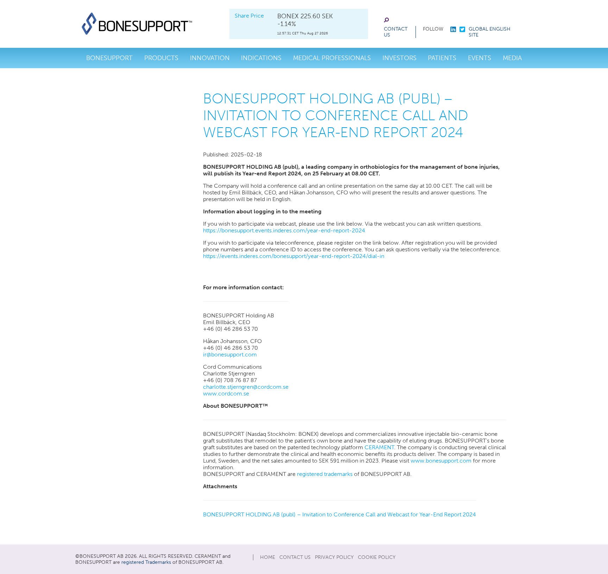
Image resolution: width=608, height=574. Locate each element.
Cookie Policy (376, 557)
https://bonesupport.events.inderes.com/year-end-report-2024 (284, 230)
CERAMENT (379, 447)
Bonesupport (109, 58)
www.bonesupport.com (441, 460)
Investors (399, 58)
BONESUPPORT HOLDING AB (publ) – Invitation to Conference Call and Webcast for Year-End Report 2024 (339, 514)
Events (479, 58)
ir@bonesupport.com (230, 354)
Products (161, 58)
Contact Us (395, 32)
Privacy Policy (334, 557)
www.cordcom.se (226, 393)
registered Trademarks (146, 562)
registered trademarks (325, 474)
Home (267, 557)
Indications (261, 58)
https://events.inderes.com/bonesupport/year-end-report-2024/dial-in (293, 256)
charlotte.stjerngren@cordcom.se (246, 386)
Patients (442, 58)
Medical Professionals (332, 58)
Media (512, 58)
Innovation (210, 58)
